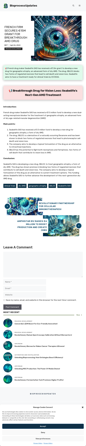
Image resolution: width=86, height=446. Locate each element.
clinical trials (9, 186)
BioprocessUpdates (23, 5)
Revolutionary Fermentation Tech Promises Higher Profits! (39, 380)
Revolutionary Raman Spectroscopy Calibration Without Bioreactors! (43, 335)
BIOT (6, 45)
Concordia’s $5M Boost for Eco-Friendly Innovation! (36, 324)
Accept (43, 426)
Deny (43, 432)
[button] (83, 407)
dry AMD (22, 186)
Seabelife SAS (64, 186)
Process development (13, 49)
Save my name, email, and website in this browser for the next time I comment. (41, 300)
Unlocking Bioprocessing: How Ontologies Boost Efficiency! (39, 357)
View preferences (43, 439)
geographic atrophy (37, 186)
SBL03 (52, 186)
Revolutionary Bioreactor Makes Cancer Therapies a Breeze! (39, 346)
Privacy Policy (37, 443)
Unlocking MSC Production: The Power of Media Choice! (37, 369)
